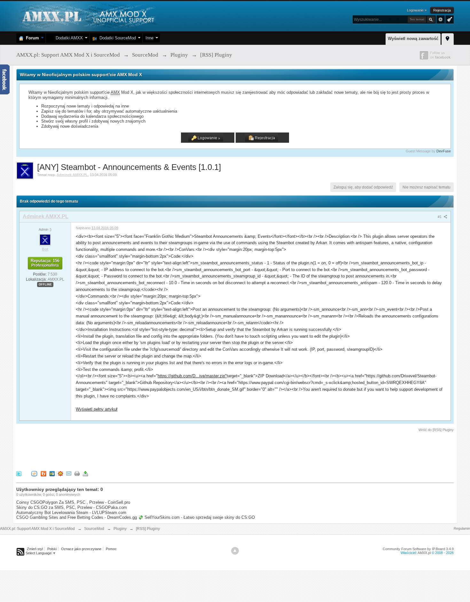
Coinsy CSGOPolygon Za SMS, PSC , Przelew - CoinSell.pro (73, 502)
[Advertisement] (132, 450)
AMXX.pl (424, 553)
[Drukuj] (77, 473)
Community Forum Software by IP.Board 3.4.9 (418, 549)
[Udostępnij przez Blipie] (43, 473)
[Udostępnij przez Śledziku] (52, 473)
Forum (31, 38)
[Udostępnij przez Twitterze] (18, 473)
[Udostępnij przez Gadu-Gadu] (60, 473)
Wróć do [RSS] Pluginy (436, 430)
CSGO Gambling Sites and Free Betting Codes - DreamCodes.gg (76, 517)
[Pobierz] (85, 473)
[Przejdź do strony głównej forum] (87, 15)
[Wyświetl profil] (45, 239)
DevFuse (443, 151)
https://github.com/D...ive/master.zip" (192, 375)
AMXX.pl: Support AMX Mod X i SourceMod (37, 528)
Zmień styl (35, 549)
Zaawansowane (440, 19)
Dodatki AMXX (68, 38)
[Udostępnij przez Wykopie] (34, 473)
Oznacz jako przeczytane (81, 549)
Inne (149, 38)
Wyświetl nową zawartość (413, 38)
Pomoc (111, 549)
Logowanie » (417, 10)
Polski (52, 549)
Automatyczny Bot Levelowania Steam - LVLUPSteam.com (71, 512)
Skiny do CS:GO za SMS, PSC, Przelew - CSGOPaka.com (71, 507)
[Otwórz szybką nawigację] (448, 38)
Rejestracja (442, 10)
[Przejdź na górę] (235, 551)
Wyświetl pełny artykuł (96, 409)
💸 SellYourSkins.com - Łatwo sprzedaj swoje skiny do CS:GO (196, 517)
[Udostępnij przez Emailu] (68, 473)
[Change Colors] (448, 18)
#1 (440, 217)
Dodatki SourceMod (116, 38)
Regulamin (462, 528)
